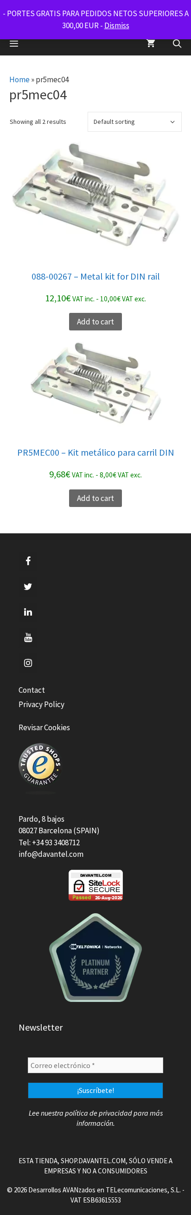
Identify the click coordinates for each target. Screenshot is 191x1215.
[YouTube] (28, 637)
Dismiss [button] (116, 25)
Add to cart (95, 322)
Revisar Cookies (44, 727)
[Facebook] (28, 561)
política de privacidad (98, 1112)
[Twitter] (28, 587)
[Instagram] (28, 663)
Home (19, 79)
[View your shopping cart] (151, 43)
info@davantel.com (51, 854)
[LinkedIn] (28, 612)
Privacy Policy (41, 704)
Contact (32, 690)
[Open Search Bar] (177, 43)
